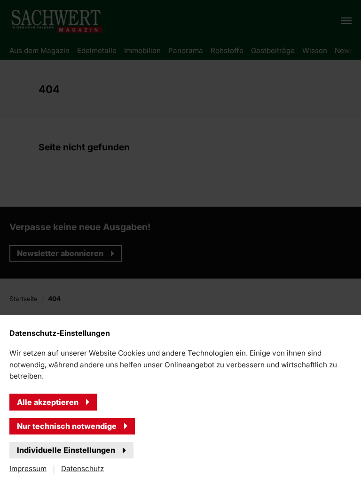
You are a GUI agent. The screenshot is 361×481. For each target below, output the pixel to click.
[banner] (180, 240)
